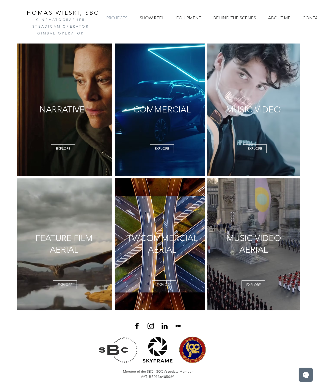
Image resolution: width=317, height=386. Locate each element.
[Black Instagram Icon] (150, 326)
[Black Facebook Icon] (137, 326)
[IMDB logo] (178, 326)
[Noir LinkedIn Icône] (164, 326)
